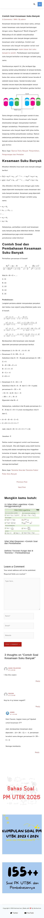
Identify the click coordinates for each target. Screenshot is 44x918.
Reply (38, 681)
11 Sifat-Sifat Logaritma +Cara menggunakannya (19, 505)
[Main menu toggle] (40, 4)
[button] (34, 4)
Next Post (22, 487)
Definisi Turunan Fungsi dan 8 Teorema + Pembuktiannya (18, 552)
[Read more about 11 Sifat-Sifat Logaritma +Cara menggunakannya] (22, 521)
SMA (15, 19)
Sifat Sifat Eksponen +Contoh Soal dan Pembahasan (21, 542)
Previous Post (22, 482)
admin (12, 712)
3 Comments (7, 19)
